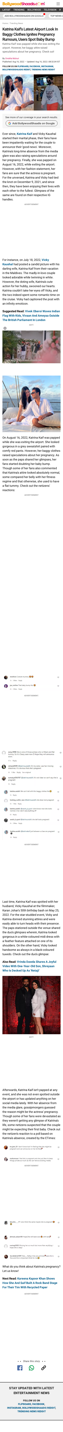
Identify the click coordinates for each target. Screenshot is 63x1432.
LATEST (6, 9)
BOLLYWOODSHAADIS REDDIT (16, 69)
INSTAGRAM (47, 66)
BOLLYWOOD (34, 9)
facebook (38, 1404)
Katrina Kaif (24, 133)
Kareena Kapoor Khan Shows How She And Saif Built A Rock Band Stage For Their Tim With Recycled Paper (29, 1283)
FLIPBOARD (23, 66)
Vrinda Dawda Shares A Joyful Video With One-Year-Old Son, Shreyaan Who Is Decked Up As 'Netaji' (29, 966)
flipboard (24, 1404)
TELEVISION (50, 9)
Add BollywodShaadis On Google (24, 16)
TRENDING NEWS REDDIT (43, 69)
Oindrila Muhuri (12, 58)
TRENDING (19, 9)
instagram (14, 1407)
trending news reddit (31, 1411)
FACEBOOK (35, 66)
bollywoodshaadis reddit (38, 1407)
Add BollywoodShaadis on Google (33, 123)
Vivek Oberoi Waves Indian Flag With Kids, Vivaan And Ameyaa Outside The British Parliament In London (31, 315)
